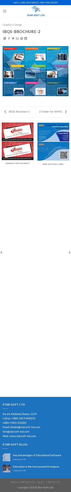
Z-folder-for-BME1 (51, 111)
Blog (41, 482)
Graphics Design (12, 24)
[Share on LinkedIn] (25, 38)
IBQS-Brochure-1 (19, 111)
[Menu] (5, 11)
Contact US (53, 482)
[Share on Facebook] (9, 38)
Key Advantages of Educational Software (37, 455)
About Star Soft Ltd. (23, 482)
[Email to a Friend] (17, 38)
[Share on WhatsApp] (4, 38)
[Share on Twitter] (13, 38)
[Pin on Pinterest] (21, 38)
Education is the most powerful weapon (36, 466)
